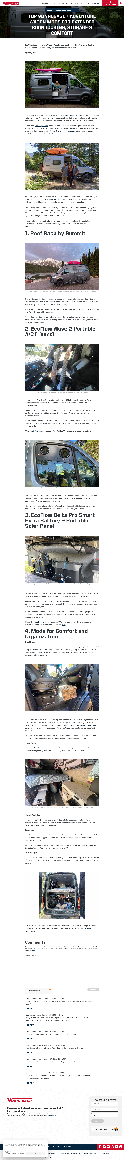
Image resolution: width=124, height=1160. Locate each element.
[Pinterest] (117, 1147)
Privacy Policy (52, 1115)
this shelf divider (40, 748)
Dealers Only (64, 1147)
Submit (93, 989)
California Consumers (90, 1153)
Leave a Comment (30, 955)
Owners (95, 3)
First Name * (97, 1104)
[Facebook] (100, 1147)
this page (32, 950)
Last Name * (97, 1109)
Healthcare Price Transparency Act (69, 1153)
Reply (30, 1009)
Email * (95, 1115)
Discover (74, 3)
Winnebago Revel (41, 126)
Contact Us (51, 1153)
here (63, 625)
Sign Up (98, 1121)
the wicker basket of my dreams (80, 725)
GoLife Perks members (37, 431)
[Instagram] (112, 1147)
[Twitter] (104, 1147)
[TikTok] (120, 1147)
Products (46, 3)
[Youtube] (108, 1147)
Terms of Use (105, 1153)
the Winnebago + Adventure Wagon (55, 199)
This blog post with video (65, 131)
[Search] (121, 3)
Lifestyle (85, 3)
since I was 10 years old (69, 115)
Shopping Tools (60, 3)
